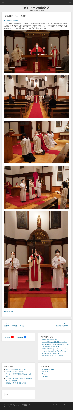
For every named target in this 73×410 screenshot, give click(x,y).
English (44, 374)
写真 (12, 311)
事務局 (16, 20)
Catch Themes (65, 405)
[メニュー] (3, 2)
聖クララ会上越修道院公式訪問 (16, 369)
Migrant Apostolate (48, 369)
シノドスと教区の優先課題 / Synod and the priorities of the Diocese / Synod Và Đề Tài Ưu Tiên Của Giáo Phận (55, 344)
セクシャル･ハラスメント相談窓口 (53, 355)
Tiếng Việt (45, 376)
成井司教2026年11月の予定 (14, 371)
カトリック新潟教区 (36, 7)
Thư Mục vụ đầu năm (53, 353)
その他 (8, 311)
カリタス (45, 371)
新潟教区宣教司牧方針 (49, 339)
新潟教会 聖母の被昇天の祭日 (16, 383)
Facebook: (20, 337)
